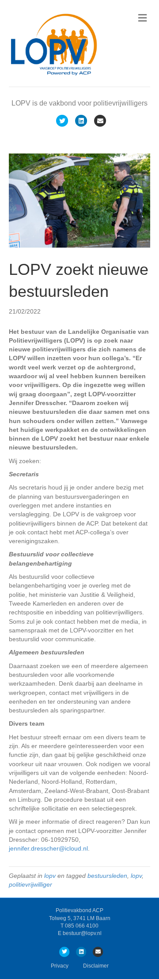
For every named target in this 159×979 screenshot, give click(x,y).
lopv (50, 875)
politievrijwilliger (30, 884)
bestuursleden (107, 875)
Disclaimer (96, 966)
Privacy (59, 966)
